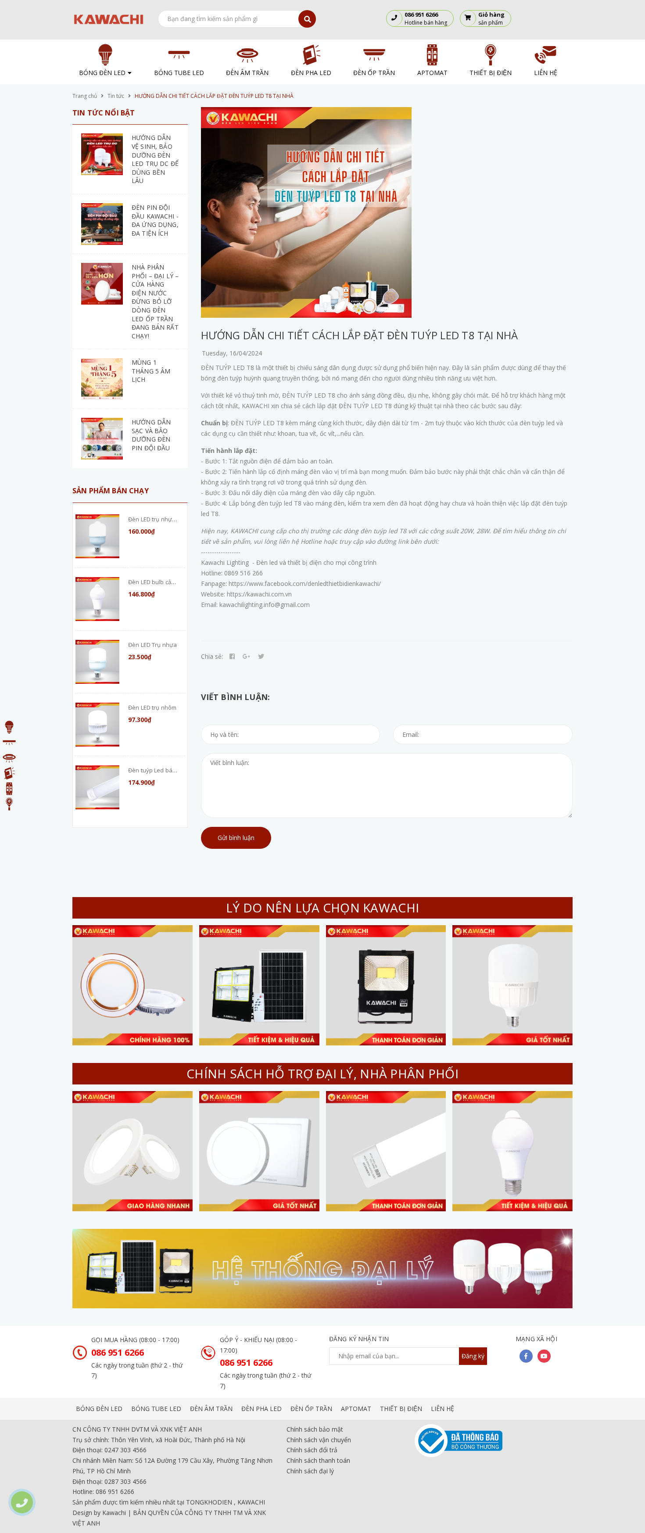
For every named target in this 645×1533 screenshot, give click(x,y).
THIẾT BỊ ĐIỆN (401, 1408)
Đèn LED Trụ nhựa (152, 645)
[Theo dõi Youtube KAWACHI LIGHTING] (544, 1356)
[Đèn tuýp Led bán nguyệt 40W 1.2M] (97, 787)
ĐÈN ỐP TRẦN (311, 1408)
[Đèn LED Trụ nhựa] (97, 662)
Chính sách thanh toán (318, 1460)
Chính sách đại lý (310, 1471)
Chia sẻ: (212, 656)
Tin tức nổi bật (103, 113)
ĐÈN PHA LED (261, 1408)
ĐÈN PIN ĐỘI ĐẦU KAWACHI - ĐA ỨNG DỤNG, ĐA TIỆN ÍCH (155, 220)
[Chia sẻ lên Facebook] (232, 656)
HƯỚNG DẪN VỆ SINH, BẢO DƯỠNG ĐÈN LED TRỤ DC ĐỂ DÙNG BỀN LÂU (155, 159)
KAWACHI (251, 1502)
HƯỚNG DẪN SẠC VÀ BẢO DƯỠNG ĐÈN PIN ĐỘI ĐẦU (151, 435)
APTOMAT (356, 1408)
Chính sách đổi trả (312, 1450)
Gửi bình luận (236, 837)
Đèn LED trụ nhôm (152, 707)
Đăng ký (473, 1356)
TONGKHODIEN (209, 1502)
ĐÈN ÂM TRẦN (211, 1408)
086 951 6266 (117, 1352)
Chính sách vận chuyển (319, 1440)
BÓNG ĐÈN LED (99, 1408)
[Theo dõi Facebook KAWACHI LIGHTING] (526, 1356)
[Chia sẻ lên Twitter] (261, 656)
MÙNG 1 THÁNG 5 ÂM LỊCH (151, 371)
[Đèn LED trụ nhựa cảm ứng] (97, 536)
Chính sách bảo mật (315, 1429)
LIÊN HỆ (442, 1408)
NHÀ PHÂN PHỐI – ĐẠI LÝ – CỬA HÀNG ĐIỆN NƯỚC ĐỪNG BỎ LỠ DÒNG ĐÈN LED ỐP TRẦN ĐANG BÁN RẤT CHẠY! (155, 301)
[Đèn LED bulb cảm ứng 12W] (97, 599)
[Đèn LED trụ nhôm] (97, 725)
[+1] (246, 656)
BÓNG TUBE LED (156, 1408)
